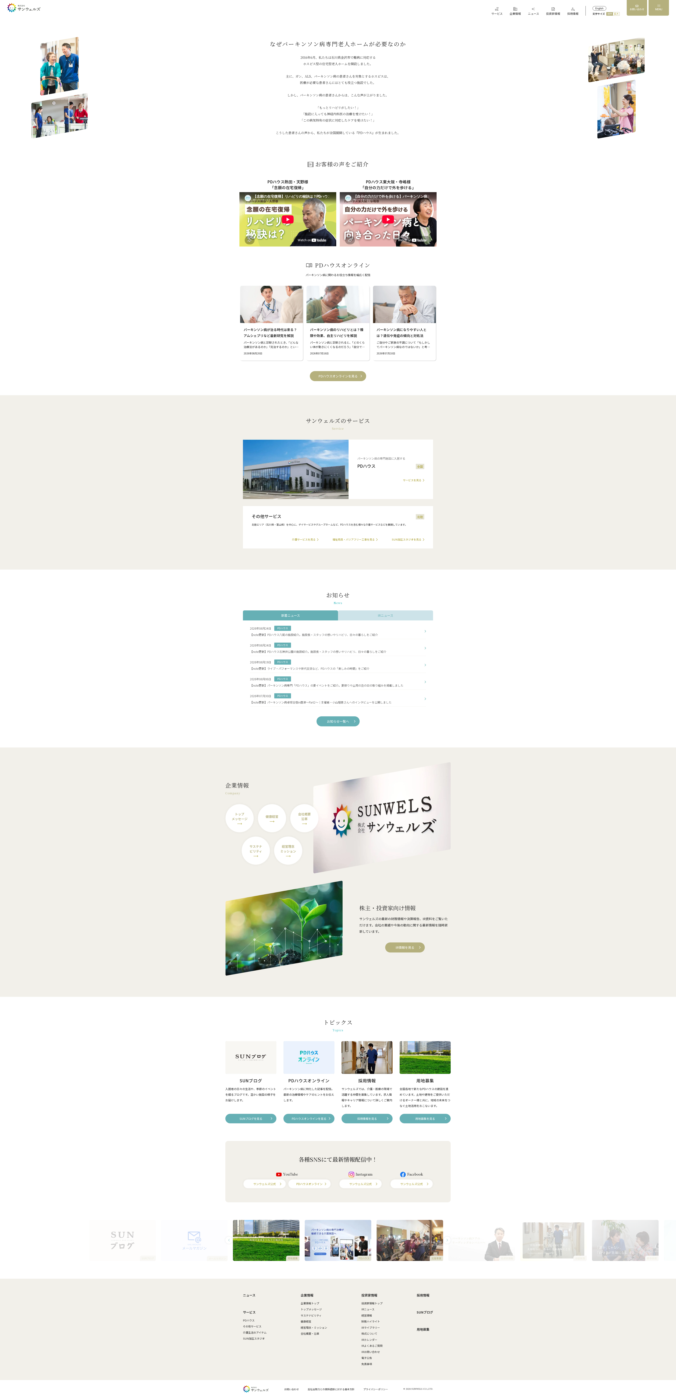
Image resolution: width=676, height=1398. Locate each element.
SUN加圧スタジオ (254, 1338)
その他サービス (252, 1326)
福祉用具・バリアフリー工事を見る (354, 539)
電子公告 (366, 1358)
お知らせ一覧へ (338, 721)
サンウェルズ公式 (264, 1184)
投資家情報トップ (372, 1303)
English (599, 8)
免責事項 (366, 1364)
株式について (369, 1333)
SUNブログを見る (250, 1118)
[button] (228, 1240)
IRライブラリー (370, 1327)
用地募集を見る (425, 1118)
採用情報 (423, 1295)
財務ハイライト (370, 1321)
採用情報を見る (367, 1118)
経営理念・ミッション (314, 1327)
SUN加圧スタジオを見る (406, 539)
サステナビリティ (311, 1315)
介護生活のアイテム (255, 1332)
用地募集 (423, 1329)
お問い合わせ (291, 1389)
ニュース (249, 1295)
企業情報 (307, 1295)
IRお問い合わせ (370, 1352)
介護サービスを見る (304, 539)
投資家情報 (369, 1295)
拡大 (616, 13)
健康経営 (306, 1321)
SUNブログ (425, 1312)
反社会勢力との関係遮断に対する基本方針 (331, 1389)
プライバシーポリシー (375, 1389)
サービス (249, 1312)
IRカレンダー (369, 1340)
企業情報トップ (310, 1303)
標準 (610, 13)
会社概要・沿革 (310, 1333)
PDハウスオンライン (309, 1184)
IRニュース (367, 1309)
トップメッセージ (311, 1309)
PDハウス (249, 1320)
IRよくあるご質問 (372, 1345)
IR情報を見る (405, 947)
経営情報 (366, 1315)
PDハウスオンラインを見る (338, 376)
